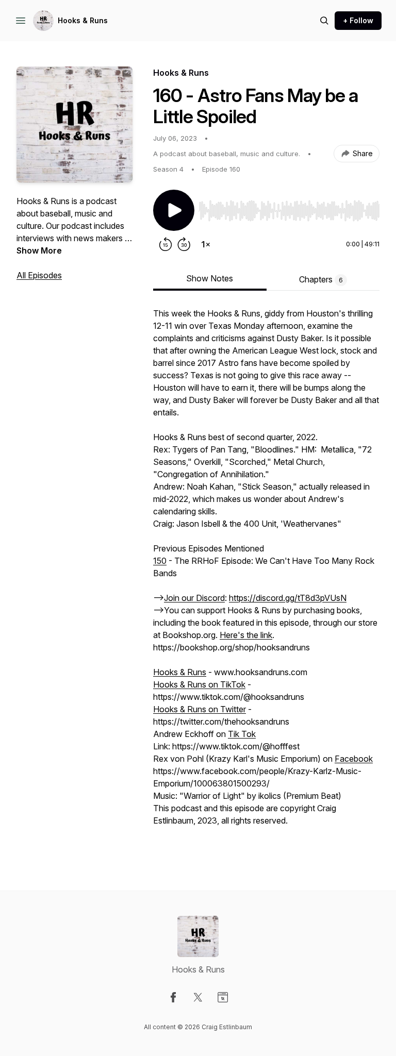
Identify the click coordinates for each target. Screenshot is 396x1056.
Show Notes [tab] (209, 278)
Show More (39, 250)
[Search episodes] (324, 20)
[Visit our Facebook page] (173, 997)
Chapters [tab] (321, 279)
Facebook (354, 758)
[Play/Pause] (173, 210)
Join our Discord (194, 598)
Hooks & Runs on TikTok (199, 684)
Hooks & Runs (83, 20)
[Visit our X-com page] (198, 997)
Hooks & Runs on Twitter (199, 709)
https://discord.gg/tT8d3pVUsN (287, 598)
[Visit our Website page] (223, 997)
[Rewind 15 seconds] (165, 244)
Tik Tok (242, 734)
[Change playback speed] (205, 244)
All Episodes (39, 275)
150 (160, 561)
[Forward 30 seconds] (184, 244)
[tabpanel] (266, 578)
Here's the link (246, 635)
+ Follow (358, 20)
